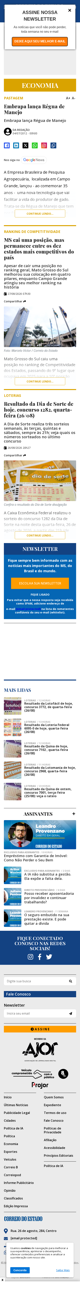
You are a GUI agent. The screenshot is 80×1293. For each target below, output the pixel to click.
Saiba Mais (63, 1270)
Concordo (20, 1270)
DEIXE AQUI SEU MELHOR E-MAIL (39, 41)
